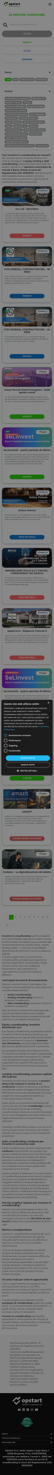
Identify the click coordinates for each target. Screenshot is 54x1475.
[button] (27, 770)
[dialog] (27, 737)
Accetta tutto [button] (28, 758)
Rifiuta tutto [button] (28, 765)
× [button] (48, 703)
